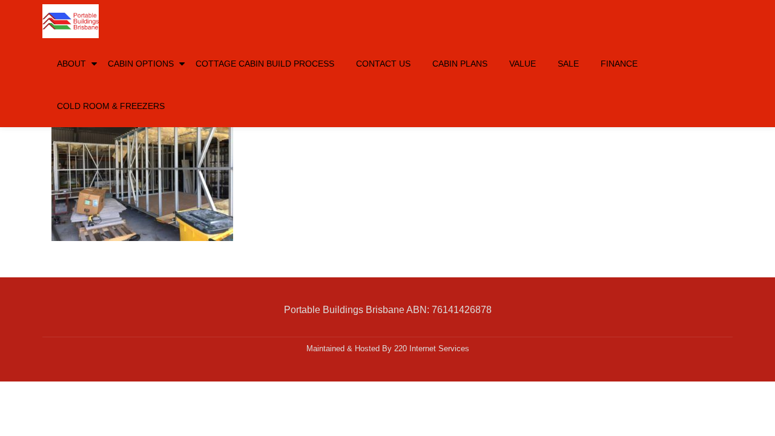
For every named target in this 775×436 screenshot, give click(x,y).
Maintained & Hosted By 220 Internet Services (387, 348)
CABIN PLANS (459, 63)
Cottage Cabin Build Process (265, 63)
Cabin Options (141, 63)
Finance (619, 63)
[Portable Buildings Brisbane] (72, 21)
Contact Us (383, 63)
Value (522, 63)
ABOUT (71, 63)
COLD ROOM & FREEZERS (111, 106)
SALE (568, 63)
